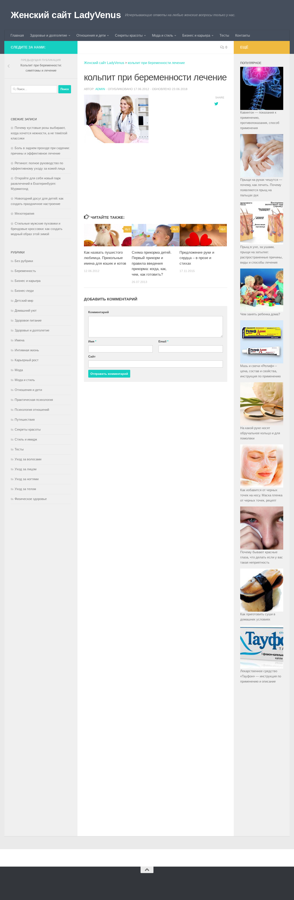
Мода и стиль (162, 35)
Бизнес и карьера (196, 35)
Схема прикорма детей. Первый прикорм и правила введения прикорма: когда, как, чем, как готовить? (152, 263)
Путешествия (25, 419)
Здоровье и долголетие (48, 35)
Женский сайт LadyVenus (66, 15)
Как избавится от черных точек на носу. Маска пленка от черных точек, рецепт (261, 495)
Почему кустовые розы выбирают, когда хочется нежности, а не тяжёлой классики (39, 133)
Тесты (224, 35)
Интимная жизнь (27, 350)
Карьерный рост (27, 360)
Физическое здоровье (31, 499)
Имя (92, 341)
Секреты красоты (129, 35)
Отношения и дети (91, 35)
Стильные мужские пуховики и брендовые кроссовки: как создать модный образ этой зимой (36, 229)
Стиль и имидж (26, 439)
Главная (17, 35)
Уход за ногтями (27, 479)
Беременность (25, 271)
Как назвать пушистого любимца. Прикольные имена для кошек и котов (105, 258)
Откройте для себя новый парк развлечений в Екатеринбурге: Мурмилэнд (36, 183)
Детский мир (24, 300)
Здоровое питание (28, 320)
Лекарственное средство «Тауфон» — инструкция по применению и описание (260, 676)
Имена (19, 340)
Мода (19, 370)
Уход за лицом (25, 469)
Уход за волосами (28, 459)
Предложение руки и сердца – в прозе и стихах (196, 258)
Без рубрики (24, 261)
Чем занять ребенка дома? (260, 314)
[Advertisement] (145, 179)
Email (163, 341)
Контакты (242, 35)
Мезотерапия (24, 213)
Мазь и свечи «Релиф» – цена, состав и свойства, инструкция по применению (260, 371)
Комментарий (98, 312)
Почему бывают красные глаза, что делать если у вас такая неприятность (261, 557)
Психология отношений (32, 409)
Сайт (92, 356)
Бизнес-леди (24, 290)
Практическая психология (34, 400)
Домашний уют (26, 310)
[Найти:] (34, 89)
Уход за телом (25, 489)
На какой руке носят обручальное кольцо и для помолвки (260, 433)
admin (100, 89)
